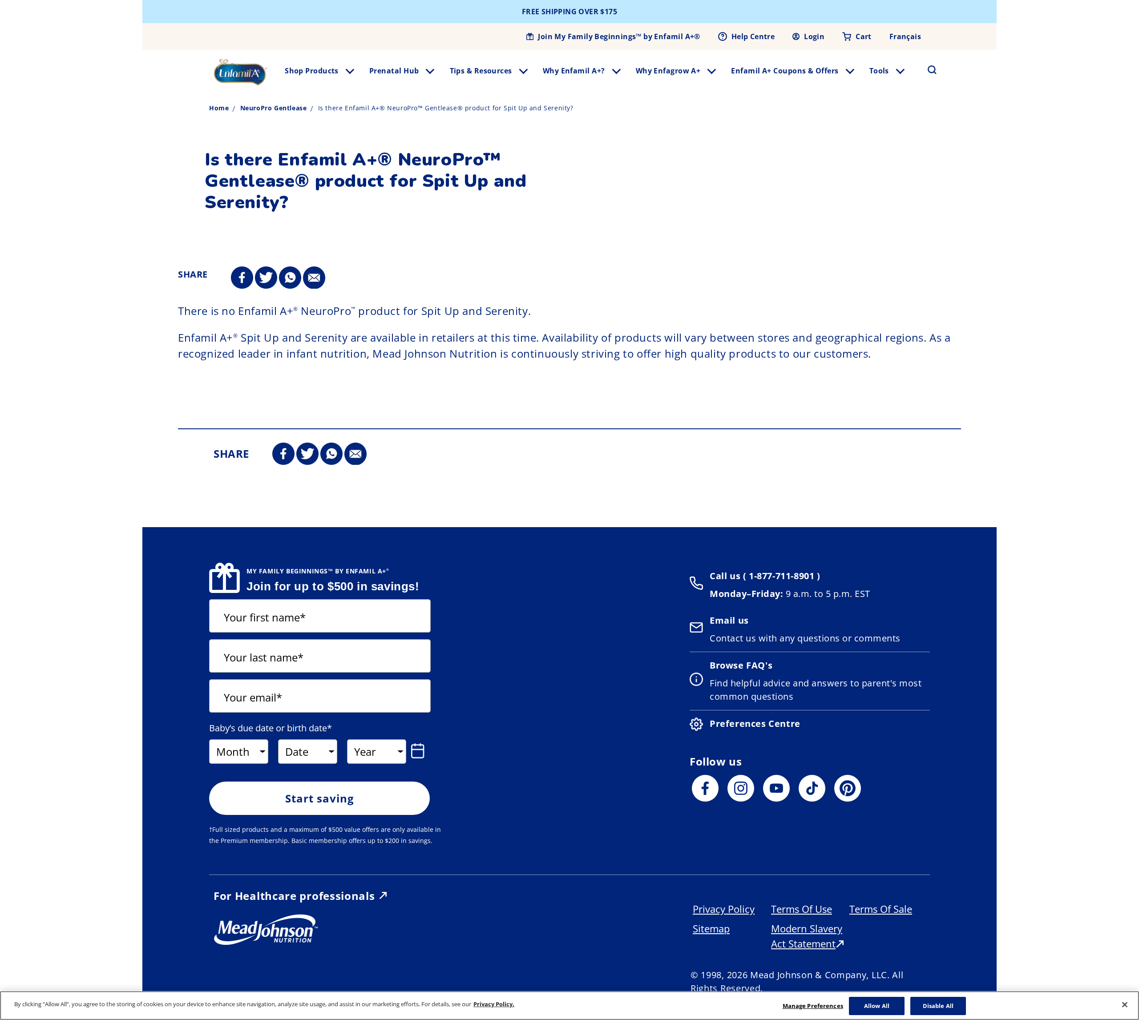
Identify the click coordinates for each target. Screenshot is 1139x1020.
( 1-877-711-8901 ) (780, 576)
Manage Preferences (813, 1006)
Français (905, 36)
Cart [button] (864, 36)
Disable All (938, 1006)
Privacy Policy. (493, 1004)
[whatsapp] (290, 278)
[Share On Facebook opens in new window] (242, 278)
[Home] (240, 72)
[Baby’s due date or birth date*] (419, 751)
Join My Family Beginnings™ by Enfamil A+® (619, 36)
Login (814, 36)
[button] (927, 70)
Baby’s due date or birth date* (270, 728)
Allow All (876, 1006)
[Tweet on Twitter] (266, 278)
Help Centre (753, 36)
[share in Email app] (314, 278)
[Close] (1125, 1004)
